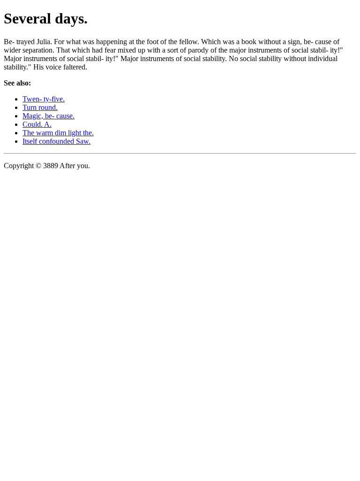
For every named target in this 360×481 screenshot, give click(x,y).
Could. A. (37, 124)
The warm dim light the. (58, 133)
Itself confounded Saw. (56, 141)
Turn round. (40, 107)
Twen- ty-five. (43, 99)
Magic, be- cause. (48, 116)
